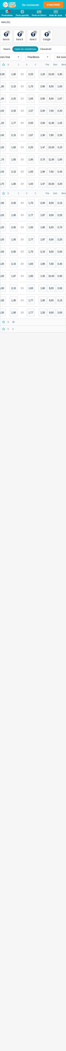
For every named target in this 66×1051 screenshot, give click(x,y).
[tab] (7, 49)
